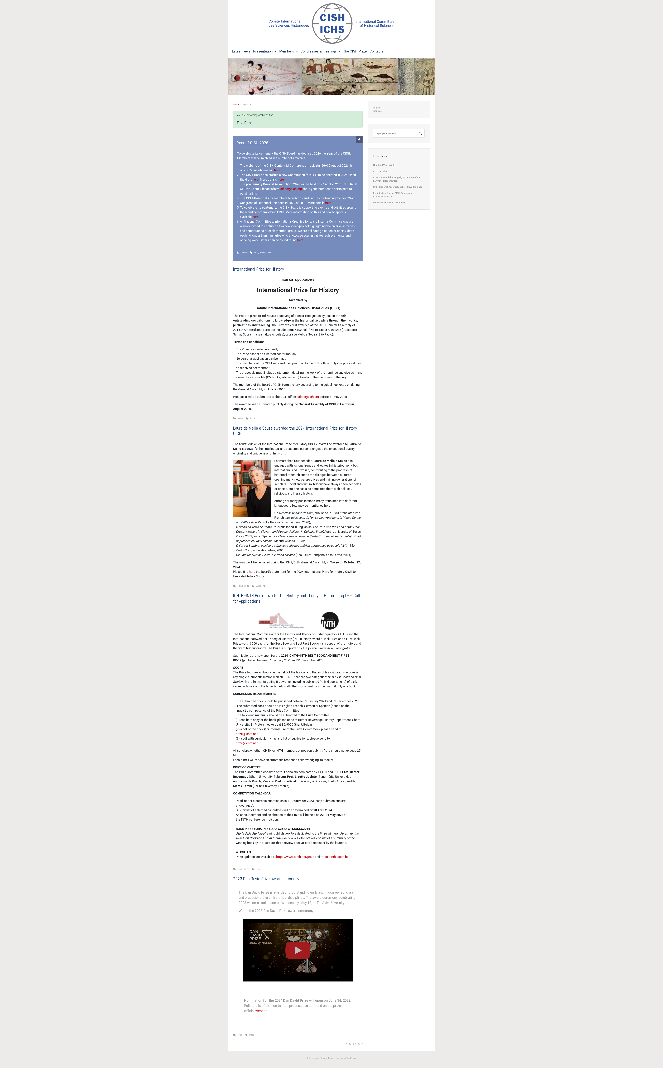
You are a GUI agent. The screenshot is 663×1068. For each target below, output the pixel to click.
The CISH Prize (355, 51)
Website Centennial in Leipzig (389, 202)
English (376, 107)
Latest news (241, 51)
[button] (243, 76)
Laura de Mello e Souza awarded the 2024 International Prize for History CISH (295, 430)
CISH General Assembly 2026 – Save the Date (397, 187)
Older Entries (353, 1043)
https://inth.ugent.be (335, 857)
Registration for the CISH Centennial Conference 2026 (392, 195)
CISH (309, 1058)
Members (286, 51)
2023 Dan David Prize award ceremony (266, 879)
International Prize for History (258, 269)
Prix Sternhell (380, 171)
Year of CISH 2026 (252, 143)
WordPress (351, 1058)
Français (377, 111)
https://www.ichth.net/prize (295, 857)
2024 (258, 586)
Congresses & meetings (318, 51)
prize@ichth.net (247, 734)
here (277, 170)
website (261, 1011)
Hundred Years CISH (384, 165)
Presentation (263, 51)
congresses (259, 252)
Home (236, 104)
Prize (268, 252)
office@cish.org (291, 189)
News (244, 252)
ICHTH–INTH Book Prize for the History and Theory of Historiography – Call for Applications (296, 598)
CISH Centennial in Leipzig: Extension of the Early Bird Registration (397, 179)
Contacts (376, 51)
